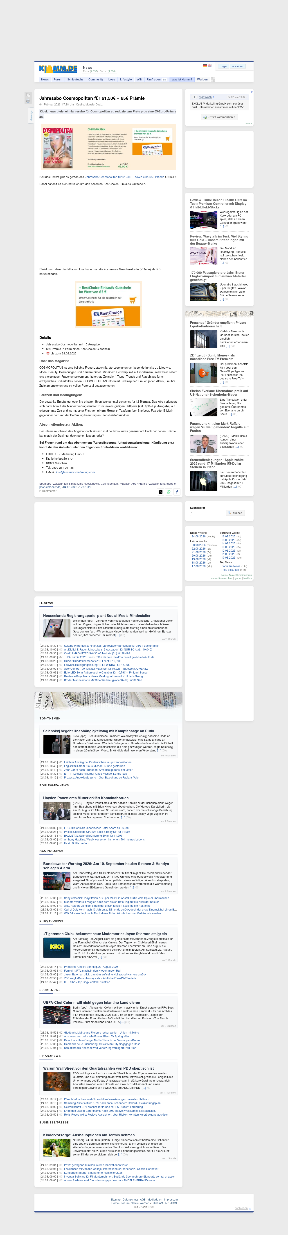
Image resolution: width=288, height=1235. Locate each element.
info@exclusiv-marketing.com (75, 472)
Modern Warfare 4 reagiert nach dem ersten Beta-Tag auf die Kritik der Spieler (111, 902)
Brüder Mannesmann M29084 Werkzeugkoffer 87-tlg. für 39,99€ (103, 680)
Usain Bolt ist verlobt (76, 843)
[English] (210, 65)
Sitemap (115, 1199)
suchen (237, 513)
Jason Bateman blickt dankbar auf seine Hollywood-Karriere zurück (105, 974)
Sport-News (50, 990)
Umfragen (156, 79)
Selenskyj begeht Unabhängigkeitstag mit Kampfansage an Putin (98, 730)
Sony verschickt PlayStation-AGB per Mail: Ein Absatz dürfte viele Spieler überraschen (116, 898)
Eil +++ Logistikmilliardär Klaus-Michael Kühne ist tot (96, 773)
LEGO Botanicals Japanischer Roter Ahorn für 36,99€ (96, 828)
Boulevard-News (54, 785)
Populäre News (230, 566)
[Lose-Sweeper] (213, 80)
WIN (139, 79)
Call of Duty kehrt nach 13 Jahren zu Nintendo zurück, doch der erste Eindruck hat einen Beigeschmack (127, 909)
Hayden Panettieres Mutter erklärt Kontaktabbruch (86, 797)
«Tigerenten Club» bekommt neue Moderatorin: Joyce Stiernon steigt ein (105, 933)
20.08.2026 (199, 555)
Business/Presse (54, 1122)
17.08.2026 (199, 566)
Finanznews (50, 1055)
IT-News (46, 603)
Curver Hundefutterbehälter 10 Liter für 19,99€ (92, 661)
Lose (111, 79)
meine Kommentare (221, 578)
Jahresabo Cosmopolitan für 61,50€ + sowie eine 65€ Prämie (124, 177)
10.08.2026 (228, 557)
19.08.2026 (199, 559)
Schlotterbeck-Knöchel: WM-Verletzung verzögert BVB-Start (100, 1048)
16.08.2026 (228, 536)
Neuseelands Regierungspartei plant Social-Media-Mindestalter (97, 615)
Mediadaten (155, 1199)
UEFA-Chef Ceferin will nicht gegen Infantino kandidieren (91, 1002)
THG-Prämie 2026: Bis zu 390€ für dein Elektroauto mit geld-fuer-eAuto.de (109, 657)
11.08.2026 (228, 554)
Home (115, 1203)
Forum (58, 79)
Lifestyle (126, 79)
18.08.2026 (199, 562)
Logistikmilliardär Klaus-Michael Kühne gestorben (94, 766)
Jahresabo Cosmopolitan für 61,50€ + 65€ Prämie (92, 98)
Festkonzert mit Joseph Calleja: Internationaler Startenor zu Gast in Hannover (111, 1169)
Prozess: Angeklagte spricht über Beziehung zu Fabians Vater (102, 777)
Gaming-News (51, 851)
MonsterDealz (94, 104)
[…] (117, 635)
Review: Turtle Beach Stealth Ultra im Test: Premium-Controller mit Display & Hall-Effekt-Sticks (218, 203)
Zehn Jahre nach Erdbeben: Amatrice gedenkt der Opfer (98, 770)
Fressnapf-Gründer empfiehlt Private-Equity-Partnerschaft (218, 324)
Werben (202, 79)
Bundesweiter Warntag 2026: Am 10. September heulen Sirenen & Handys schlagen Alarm (106, 865)
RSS (174, 1203)
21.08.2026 (199, 552)
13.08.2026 (228, 547)
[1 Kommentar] (48, 491)
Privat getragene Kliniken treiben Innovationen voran (96, 1165)
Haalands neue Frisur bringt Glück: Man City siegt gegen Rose (102, 1044)
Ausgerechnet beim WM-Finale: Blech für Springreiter (96, 1036)
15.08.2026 (228, 540)
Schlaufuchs (75, 79)
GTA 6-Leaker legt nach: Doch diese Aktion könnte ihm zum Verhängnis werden (112, 913)
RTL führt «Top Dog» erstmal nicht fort (87, 982)
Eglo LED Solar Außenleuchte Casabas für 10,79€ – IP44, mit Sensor (106, 672)
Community (96, 79)
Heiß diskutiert (230, 569)
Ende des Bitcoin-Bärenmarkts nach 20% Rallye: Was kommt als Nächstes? (110, 1110)
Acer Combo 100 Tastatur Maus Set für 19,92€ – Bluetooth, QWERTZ (106, 668)
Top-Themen (50, 718)
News (45, 79)
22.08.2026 (199, 548)
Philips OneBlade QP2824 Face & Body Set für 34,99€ (97, 831)
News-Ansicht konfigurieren (236, 575)
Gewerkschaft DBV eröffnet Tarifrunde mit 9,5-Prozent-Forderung (103, 1107)
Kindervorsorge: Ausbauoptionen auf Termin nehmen (89, 1134)
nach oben (241, 1208)
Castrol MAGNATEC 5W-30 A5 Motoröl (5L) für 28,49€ (97, 653)
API (167, 1203)
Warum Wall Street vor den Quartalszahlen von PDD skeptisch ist (98, 1068)
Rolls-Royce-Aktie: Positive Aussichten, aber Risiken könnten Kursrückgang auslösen (116, 1114)
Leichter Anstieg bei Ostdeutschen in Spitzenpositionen (98, 762)
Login (224, 66)
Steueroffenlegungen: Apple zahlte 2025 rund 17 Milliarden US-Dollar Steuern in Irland (217, 463)
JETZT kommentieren (221, 117)
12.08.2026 (228, 550)
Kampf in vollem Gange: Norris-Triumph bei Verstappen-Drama (102, 1040)
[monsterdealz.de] (50, 487)
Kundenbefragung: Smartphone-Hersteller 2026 (93, 1172)
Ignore (237, 578)
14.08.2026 (228, 543)
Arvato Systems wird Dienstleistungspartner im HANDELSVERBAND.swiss (109, 1180)
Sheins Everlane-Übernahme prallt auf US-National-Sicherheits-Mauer (219, 392)
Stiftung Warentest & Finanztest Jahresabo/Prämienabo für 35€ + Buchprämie (111, 645)
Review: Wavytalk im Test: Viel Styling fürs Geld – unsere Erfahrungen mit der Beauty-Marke (219, 240)
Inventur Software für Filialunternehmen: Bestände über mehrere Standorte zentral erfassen (120, 1176)
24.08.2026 (199, 536)
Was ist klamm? (182, 79)
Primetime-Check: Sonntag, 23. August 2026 (91, 966)
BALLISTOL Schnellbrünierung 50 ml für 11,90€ (93, 835)
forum (248, 123)
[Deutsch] (205, 65)
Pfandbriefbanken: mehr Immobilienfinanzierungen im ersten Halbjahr (106, 1099)
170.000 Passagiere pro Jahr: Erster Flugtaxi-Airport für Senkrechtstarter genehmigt (218, 276)
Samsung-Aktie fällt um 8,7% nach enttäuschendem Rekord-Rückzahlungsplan (112, 1103)
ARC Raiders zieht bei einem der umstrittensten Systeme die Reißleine (107, 905)
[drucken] (28, 101)
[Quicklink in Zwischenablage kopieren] (28, 95)
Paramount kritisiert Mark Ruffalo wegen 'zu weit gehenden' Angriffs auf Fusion (219, 427)
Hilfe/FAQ (157, 1203)
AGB (143, 1199)
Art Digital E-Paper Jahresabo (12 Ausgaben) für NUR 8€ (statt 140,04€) (108, 649)
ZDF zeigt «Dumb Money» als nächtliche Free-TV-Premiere (100, 978)
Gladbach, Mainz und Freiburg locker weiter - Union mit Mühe (101, 1032)
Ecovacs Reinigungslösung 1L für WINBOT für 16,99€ (97, 665)
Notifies (247, 578)
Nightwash (205, 97)
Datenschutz (130, 1199)
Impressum (171, 1199)
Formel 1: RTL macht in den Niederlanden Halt (92, 970)
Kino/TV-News (51, 921)
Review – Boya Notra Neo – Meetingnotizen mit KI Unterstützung (103, 676)
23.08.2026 (199, 545)
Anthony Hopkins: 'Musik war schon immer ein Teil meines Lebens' (104, 839)
